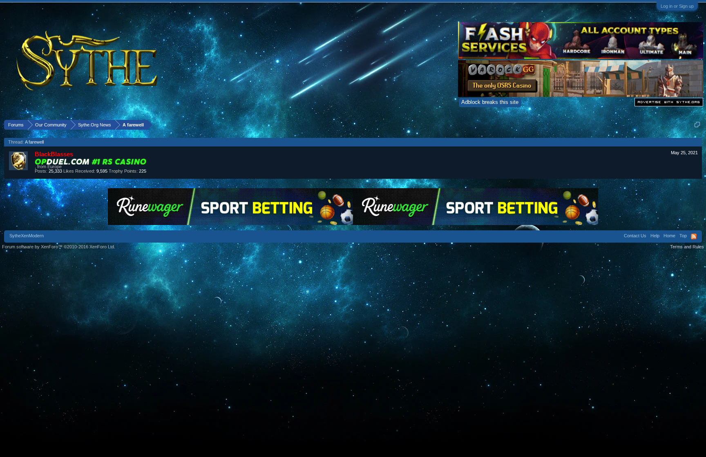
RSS (694, 236)
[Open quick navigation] (697, 124)
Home (669, 235)
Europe (54, 166)
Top (683, 235)
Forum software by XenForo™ (58, 246)
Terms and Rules (687, 246)
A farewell (34, 142)
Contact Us (635, 235)
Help (654, 235)
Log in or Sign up (677, 6)
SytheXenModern (26, 235)
